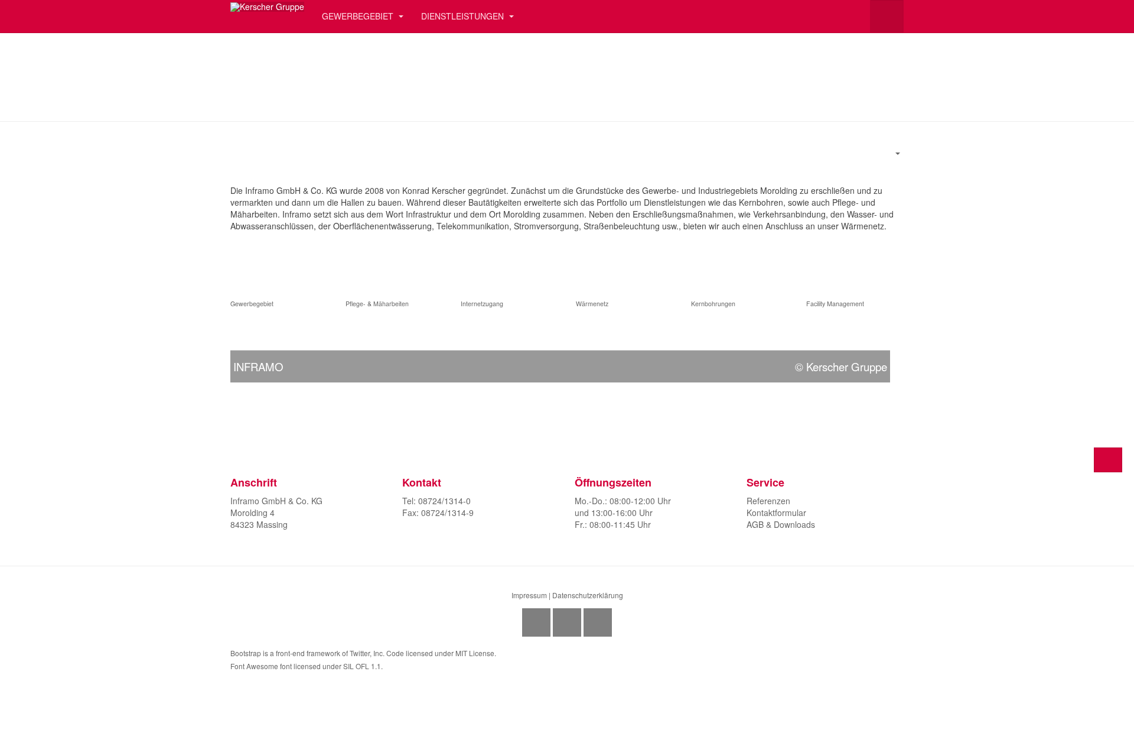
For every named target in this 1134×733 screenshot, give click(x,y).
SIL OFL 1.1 (362, 666)
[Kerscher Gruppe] (267, 7)
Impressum (529, 595)
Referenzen (768, 501)
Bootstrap (245, 653)
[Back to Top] (1108, 459)
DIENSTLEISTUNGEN (463, 16)
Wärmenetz (592, 303)
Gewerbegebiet (252, 303)
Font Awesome (254, 666)
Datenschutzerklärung (587, 595)
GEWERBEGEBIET (359, 16)
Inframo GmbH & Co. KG (276, 501)
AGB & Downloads (781, 524)
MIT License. (475, 653)
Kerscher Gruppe (846, 366)
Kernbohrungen (713, 303)
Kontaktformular (776, 512)
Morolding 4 (252, 512)
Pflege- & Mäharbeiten (377, 303)
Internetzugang (482, 303)
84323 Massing (259, 524)
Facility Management (835, 303)
